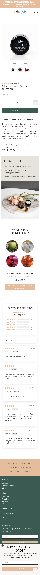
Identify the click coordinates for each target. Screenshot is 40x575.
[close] (2, 546)
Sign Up (20, 569)
